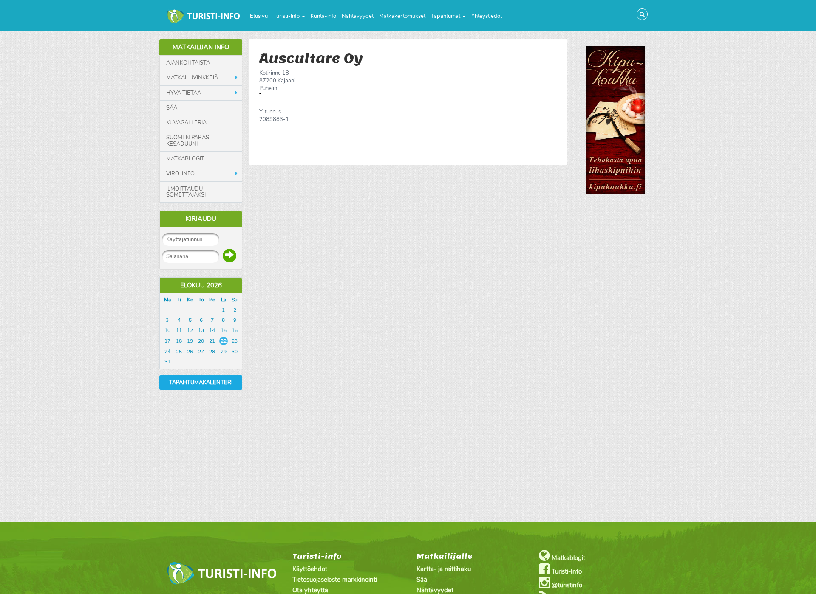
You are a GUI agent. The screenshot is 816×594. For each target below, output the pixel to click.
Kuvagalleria (186, 123)
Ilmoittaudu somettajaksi (186, 192)
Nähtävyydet (358, 16)
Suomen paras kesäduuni (187, 141)
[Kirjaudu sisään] (229, 255)
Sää (171, 108)
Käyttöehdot (309, 569)
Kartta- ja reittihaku (443, 569)
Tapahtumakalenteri (200, 382)
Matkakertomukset (402, 16)
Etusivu (259, 16)
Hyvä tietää (183, 93)
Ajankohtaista (188, 63)
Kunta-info (323, 16)
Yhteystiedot (486, 16)
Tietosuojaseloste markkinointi (334, 579)
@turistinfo (566, 585)
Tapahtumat (446, 16)
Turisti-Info (287, 16)
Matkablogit (185, 159)
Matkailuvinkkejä (192, 78)
